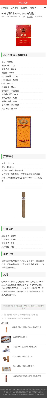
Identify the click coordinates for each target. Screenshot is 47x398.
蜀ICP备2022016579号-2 (35, 394)
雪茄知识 (33, 7)
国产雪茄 (4, 7)
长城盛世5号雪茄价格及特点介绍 (24, 347)
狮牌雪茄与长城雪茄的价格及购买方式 (26, 327)
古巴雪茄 (14, 7)
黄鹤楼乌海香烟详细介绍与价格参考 (18, 318)
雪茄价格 (24, 7)
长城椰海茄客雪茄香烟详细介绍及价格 (26, 376)
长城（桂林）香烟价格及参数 (23, 366)
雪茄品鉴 (23, 2)
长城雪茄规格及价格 (19, 337)
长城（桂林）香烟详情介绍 (22, 356)
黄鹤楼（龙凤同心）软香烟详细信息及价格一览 (22, 315)
